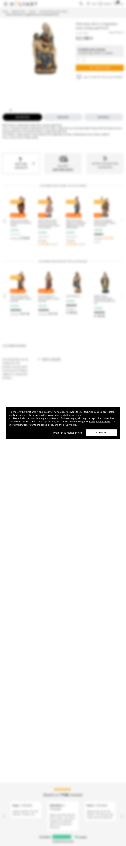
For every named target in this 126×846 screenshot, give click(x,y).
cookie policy (47, 424)
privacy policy (70, 424)
